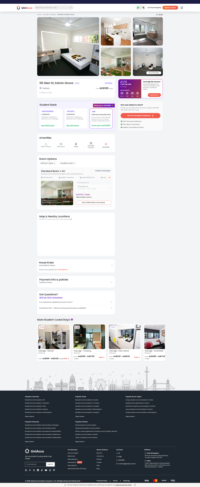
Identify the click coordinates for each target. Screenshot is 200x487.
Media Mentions (73, 459)
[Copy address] (71, 219)
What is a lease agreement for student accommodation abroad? (96, 431)
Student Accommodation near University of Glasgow (42, 425)
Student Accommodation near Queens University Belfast (43, 431)
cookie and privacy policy (123, 485)
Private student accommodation (85, 425)
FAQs (98, 465)
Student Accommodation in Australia (37, 403)
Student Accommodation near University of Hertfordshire (43, 437)
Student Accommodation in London (86, 400)
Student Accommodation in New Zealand (38, 412)
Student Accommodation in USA (35, 406)
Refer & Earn (71, 456)
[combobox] (54, 8)
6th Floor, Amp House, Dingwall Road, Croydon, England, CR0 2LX (156, 456)
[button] (83, 197)
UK (119, 453)
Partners (99, 459)
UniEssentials (72, 462)
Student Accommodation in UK (35, 400)
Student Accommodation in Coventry (87, 403)
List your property (73, 453)
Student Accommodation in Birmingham (88, 409)
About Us (99, 453)
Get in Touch (170, 7)
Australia (121, 460)
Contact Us (100, 456)
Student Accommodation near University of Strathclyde (42, 434)
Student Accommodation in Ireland (36, 409)
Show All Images (154, 73)
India (120, 457)
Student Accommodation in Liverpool (87, 412)
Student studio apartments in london (137, 403)
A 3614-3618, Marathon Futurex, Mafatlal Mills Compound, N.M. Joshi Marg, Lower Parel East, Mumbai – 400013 (157, 465)
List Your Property (154, 8)
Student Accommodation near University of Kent (40, 428)
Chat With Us (63, 270)
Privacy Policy (102, 481)
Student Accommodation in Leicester (87, 406)
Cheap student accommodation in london (139, 400)
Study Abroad (72, 465)
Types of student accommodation (86, 437)
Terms (115, 481)
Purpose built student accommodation (87, 428)
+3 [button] (109, 177)
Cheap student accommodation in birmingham (141, 412)
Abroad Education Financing (77, 468)
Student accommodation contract (86, 434)
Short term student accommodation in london (140, 406)
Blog (98, 468)
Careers (99, 462)
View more (29, 416)
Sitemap (126, 481)
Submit (50, 464)
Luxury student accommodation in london (139, 409)
